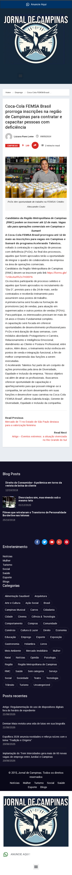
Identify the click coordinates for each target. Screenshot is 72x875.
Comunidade (50, 623)
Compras (33, 623)
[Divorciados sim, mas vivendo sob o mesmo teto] (9, 502)
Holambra (29, 644)
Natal (8, 657)
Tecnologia (52, 678)
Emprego (19, 92)
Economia (61, 630)
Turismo (7, 564)
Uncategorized (42, 684)
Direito (47, 630)
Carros (34, 609)
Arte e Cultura (12, 603)
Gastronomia (12, 644)
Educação (10, 637)
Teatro (37, 678)
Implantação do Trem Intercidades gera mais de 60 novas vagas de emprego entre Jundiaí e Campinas (35, 755)
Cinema (22, 616)
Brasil (47, 603)
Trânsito (9, 684)
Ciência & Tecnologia (43, 616)
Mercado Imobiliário (37, 650)
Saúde (6, 573)
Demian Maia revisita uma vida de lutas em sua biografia (34, 723)
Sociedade (22, 678)
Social (6, 568)
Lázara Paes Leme (23, 136)
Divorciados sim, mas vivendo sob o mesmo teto (40, 499)
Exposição (56, 637)
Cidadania (49, 609)
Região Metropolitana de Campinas (37, 664)
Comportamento (14, 623)
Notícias (7, 556)
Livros (43, 644)
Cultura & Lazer (29, 630)
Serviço (53, 671)
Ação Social (32, 603)
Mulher (6, 560)
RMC (7, 671)
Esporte (7, 577)
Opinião (34, 657)
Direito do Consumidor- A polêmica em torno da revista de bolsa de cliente (33, 484)
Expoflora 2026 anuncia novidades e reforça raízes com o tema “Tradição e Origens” (35, 738)
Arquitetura (41, 596)
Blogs (6, 581)
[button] (20, 76)
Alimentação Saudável (17, 596)
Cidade (9, 616)
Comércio (10, 630)
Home (8, 92)
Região (9, 664)
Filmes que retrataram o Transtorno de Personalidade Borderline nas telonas (34, 514)
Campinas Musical (15, 609)
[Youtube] (52, 542)
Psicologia (50, 657)
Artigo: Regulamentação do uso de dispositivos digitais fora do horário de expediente (33, 709)
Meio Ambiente (13, 650)
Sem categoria (36, 671)
